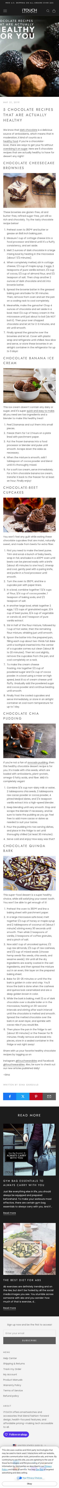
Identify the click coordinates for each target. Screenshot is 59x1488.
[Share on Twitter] (22, 1096)
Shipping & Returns (14, 1363)
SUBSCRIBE (29, 1340)
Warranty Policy (12, 1385)
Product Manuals (12, 1379)
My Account (10, 1374)
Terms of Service (13, 1390)
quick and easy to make (40, 410)
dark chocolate (28, 130)
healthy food (10, 141)
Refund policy (11, 1395)
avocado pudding (38, 762)
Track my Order (12, 1369)
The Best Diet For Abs (22, 1280)
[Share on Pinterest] (36, 1096)
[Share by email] (49, 1096)
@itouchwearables (26, 1060)
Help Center (10, 1358)
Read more (9, 1213)
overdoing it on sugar (15, 148)
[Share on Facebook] (9, 1096)
